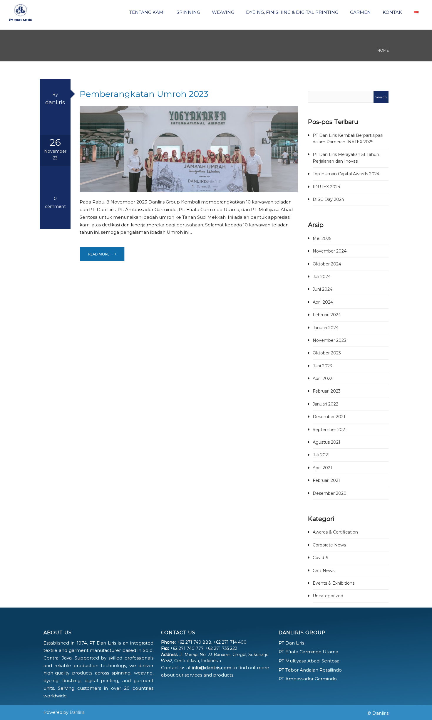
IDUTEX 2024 (326, 186)
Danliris (77, 712)
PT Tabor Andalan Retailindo (310, 670)
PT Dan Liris (291, 643)
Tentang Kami (146, 12)
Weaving (222, 12)
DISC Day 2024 (328, 199)
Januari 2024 (326, 327)
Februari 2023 (327, 391)
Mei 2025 (322, 238)
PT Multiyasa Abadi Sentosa (309, 661)
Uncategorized (328, 595)
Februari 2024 (327, 314)
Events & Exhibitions (333, 583)
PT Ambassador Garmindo (308, 679)
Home (383, 50)
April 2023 (323, 378)
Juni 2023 (322, 366)
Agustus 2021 (326, 442)
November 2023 (329, 340)
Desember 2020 (329, 493)
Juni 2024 (322, 289)
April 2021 (322, 467)
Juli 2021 (321, 454)
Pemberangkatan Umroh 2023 (144, 94)
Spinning (187, 12)
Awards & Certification (335, 532)
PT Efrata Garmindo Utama (308, 652)
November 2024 (329, 251)
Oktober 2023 (327, 353)
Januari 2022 (325, 404)
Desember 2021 (329, 416)
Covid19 (321, 557)
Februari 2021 (326, 480)
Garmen (360, 12)
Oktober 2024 (327, 264)
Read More (98, 254)
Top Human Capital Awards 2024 (346, 173)
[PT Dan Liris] (20, 11)
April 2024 (323, 302)
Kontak (391, 12)
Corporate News (329, 545)
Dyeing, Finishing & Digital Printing (291, 12)
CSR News (323, 570)
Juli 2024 (322, 276)
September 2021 (330, 429)
